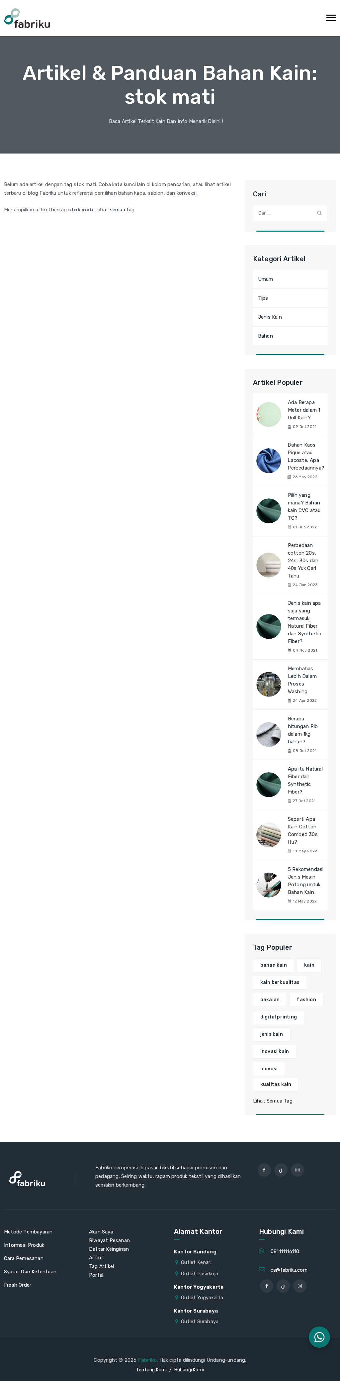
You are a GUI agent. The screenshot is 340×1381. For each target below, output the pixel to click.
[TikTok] (281, 1170)
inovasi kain (274, 1051)
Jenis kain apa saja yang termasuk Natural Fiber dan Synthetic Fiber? (304, 622)
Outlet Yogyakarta (202, 1298)
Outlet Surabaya (199, 1322)
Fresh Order (17, 1285)
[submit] (320, 213)
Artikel (96, 1258)
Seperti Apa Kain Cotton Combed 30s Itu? (303, 830)
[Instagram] (297, 1170)
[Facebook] (264, 1170)
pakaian (270, 1000)
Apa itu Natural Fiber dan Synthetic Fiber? (305, 780)
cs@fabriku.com (289, 1270)
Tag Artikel (101, 1266)
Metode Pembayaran (28, 1232)
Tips (263, 298)
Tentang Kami (151, 1370)
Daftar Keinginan (109, 1249)
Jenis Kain (270, 317)
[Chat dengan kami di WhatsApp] (319, 1337)
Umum (265, 279)
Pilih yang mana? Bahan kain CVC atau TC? (304, 506)
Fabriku (147, 1360)
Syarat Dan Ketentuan (30, 1272)
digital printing (278, 1017)
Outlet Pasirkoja (199, 1274)
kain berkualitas (279, 982)
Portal (96, 1275)
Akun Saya (101, 1232)
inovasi (269, 1069)
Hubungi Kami (189, 1370)
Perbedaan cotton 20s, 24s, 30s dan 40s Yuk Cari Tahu (303, 560)
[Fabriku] (27, 18)
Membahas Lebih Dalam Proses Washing (302, 680)
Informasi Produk (24, 1245)
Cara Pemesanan (23, 1258)
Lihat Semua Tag (273, 1101)
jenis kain (271, 1034)
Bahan (265, 336)
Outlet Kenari (196, 1262)
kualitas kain (276, 1084)
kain (309, 965)
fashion (306, 1000)
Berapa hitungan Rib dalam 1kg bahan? (303, 730)
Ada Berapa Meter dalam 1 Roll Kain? (304, 410)
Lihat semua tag (115, 210)
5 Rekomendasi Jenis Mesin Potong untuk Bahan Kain (306, 880)
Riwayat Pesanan (109, 1240)
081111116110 (285, 1251)
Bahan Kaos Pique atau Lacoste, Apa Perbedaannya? (306, 456)
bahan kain (273, 965)
